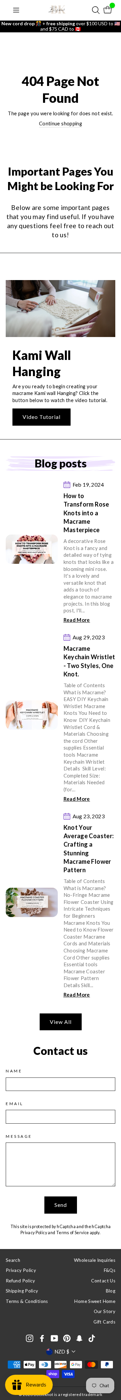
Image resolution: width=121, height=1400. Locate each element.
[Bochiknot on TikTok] (91, 1338)
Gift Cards (104, 1322)
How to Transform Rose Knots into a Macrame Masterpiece (86, 513)
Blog (110, 1291)
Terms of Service (72, 1232)
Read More (77, 620)
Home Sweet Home (94, 1301)
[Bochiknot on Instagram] (29, 1338)
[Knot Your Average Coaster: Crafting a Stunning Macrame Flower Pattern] (32, 902)
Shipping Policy (22, 1291)
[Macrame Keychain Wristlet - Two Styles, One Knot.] (32, 715)
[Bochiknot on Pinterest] (67, 1338)
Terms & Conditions (27, 1301)
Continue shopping (60, 123)
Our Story (104, 1311)
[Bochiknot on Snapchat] (79, 1338)
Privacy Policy (34, 1232)
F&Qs (109, 1270)
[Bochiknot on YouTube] (54, 1338)
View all (61, 1021)
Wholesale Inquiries (94, 1260)
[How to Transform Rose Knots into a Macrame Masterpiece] (32, 549)
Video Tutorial (42, 417)
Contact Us (103, 1280)
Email (15, 1103)
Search (13, 1260)
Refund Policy (20, 1280)
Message (19, 1136)
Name (14, 1070)
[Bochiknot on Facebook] (42, 1338)
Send (60, 1204)
